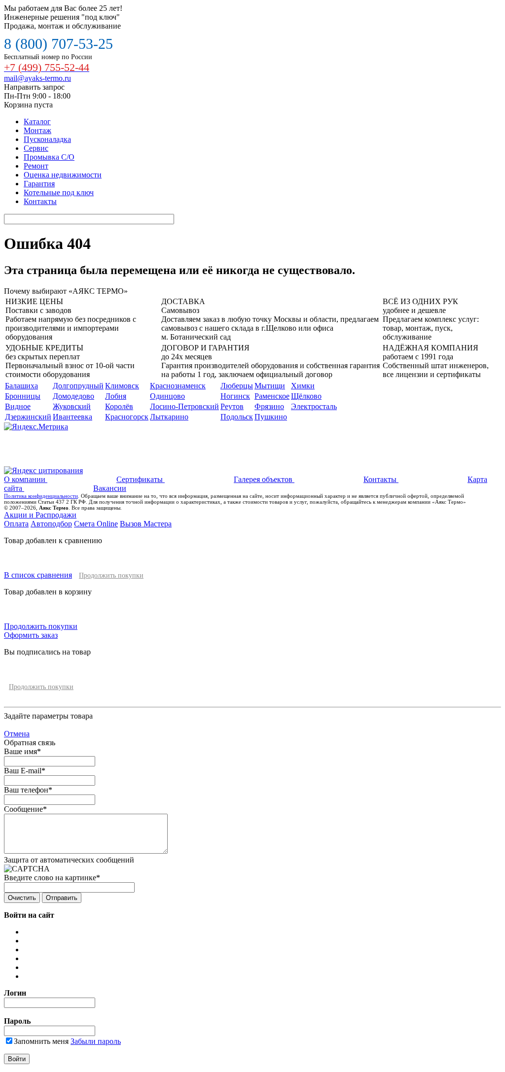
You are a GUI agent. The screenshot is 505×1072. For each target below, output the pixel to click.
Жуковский (72, 406)
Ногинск (235, 396)
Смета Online (96, 523)
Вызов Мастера (146, 523)
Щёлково (306, 396)
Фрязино (269, 406)
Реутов (232, 406)
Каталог (37, 121)
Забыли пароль (96, 1041)
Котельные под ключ (59, 192)
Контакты (40, 201)
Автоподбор (51, 523)
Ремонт (36, 166)
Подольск (236, 417)
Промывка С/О (49, 157)
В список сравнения (38, 575)
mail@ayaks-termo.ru (37, 78)
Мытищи (269, 385)
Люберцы (236, 385)
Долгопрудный (78, 385)
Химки (303, 385)
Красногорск (126, 417)
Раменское (271, 396)
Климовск (122, 385)
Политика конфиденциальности (41, 496)
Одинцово (167, 396)
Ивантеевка (72, 417)
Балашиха (21, 385)
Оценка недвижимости (63, 175)
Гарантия (39, 183)
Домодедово (73, 396)
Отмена (17, 733)
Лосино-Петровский (184, 406)
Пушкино (270, 417)
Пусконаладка (47, 139)
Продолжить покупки (111, 575)
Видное (18, 406)
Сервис (36, 148)
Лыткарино (169, 417)
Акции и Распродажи (40, 515)
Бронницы (22, 396)
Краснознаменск (178, 385)
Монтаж (37, 130)
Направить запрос (34, 87)
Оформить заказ (31, 635)
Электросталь (314, 406)
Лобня (115, 396)
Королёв (119, 406)
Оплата (16, 523)
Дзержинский (28, 417)
